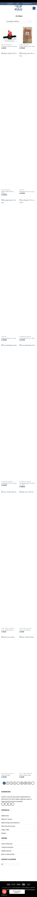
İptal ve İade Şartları (8, 854)
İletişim (3, 833)
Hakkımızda (5, 816)
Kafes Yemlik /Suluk (25, 775)
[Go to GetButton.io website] (4, 895)
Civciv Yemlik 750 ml (7, 630)
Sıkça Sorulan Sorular (8, 826)
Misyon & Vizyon (6, 819)
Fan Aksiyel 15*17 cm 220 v (9, 483)
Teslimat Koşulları (7, 847)
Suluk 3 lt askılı (5, 775)
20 (25, 783)
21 (29, 783)
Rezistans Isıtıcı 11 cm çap (8, 338)
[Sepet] (34, 8)
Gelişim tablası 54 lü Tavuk (27, 46)
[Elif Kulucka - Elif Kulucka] (18, 8)
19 (22, 783)
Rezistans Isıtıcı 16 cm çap (26, 191)
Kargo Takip (5, 830)
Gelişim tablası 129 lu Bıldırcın (7, 192)
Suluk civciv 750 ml (24, 630)
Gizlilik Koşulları (6, 851)
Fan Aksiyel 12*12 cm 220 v (27, 338)
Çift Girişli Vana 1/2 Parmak (9, 46)
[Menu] (2, 8)
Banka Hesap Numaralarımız (10, 823)
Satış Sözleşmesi (6, 844)
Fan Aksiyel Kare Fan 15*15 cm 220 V (27, 484)
